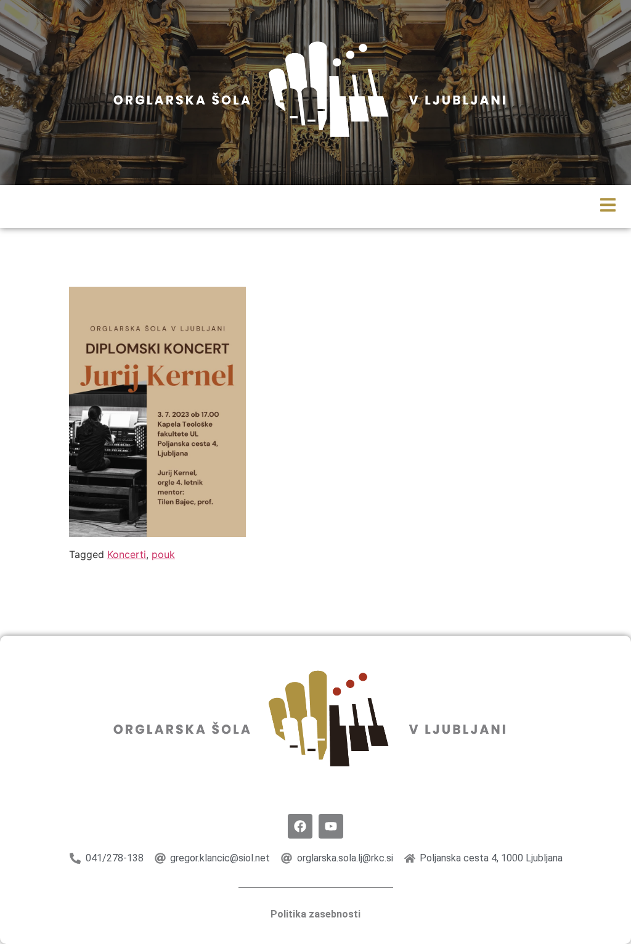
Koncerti (126, 554)
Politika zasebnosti (315, 914)
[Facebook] (300, 826)
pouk (163, 554)
